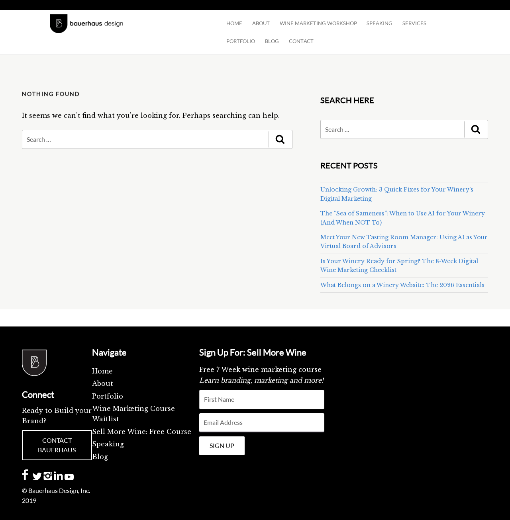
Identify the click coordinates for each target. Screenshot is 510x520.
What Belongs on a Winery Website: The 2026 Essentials (402, 285)
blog (272, 41)
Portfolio (240, 41)
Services (414, 23)
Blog (100, 457)
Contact (301, 41)
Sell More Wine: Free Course (141, 432)
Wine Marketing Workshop (318, 23)
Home (234, 23)
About (261, 23)
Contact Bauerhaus (57, 445)
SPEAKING (379, 23)
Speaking (108, 444)
